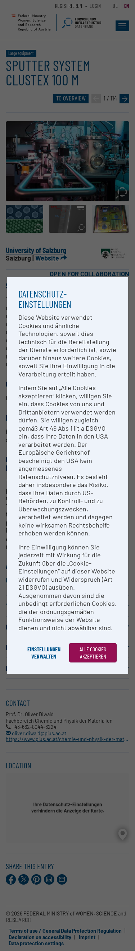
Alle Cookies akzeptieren (93, 653)
